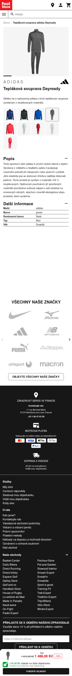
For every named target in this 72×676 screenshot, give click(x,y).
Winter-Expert (45, 609)
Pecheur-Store (45, 560)
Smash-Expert (45, 572)
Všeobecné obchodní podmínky (21, 523)
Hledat (19, 14)
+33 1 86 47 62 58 (36, 416)
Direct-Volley (10, 572)
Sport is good (45, 585)
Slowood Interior (47, 568)
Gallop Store (10, 581)
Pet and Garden (46, 564)
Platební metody (12, 535)
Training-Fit (44, 589)
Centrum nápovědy (14, 491)
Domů (6, 22)
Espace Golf (10, 577)
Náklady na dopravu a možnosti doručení (27, 539)
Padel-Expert (10, 613)
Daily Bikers (10, 564)
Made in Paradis (12, 601)
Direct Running (12, 568)
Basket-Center (11, 560)
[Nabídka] (4, 14)
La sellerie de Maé (14, 597)
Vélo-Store (43, 605)
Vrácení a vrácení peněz (17, 527)
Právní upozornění (13, 531)
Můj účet (8, 487)
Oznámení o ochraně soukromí (21, 543)
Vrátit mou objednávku (16, 499)
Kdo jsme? (9, 515)
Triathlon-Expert (46, 597)
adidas (13, 81)
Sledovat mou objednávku (18, 495)
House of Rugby (12, 593)
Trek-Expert (44, 593)
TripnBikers (44, 601)
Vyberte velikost (36, 671)
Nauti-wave (9, 605)
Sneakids (43, 581)
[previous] (2, 339)
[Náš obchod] (52, 5)
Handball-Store (12, 589)
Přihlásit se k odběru (36, 647)
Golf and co (9, 585)
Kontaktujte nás (36, 405)
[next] (69, 339)
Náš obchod (10, 547)
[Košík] (68, 5)
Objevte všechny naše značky (36, 377)
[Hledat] (12, 14)
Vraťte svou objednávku (36, 468)
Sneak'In (42, 577)
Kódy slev (8, 503)
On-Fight (8, 609)
